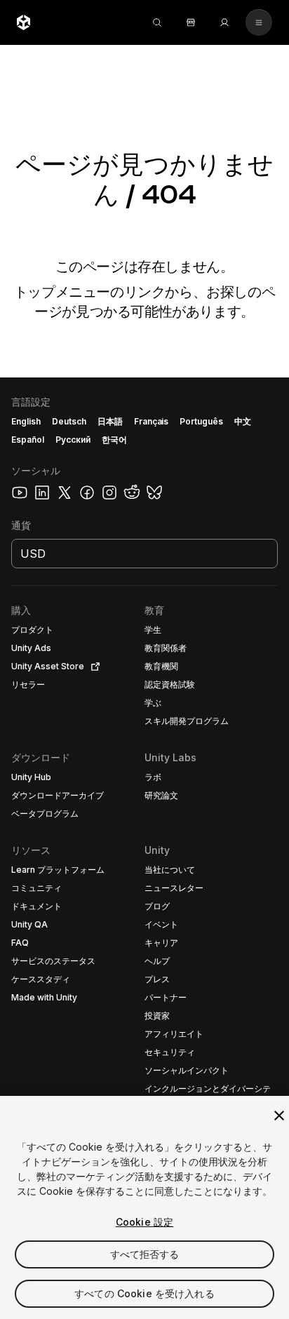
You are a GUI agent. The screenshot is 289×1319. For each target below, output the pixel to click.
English (26, 421)
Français (151, 421)
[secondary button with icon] (259, 22)
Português (201, 421)
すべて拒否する (145, 1254)
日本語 (110, 421)
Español (27, 439)
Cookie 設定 (144, 1222)
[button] (144, 848)
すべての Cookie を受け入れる (144, 1293)
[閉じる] (279, 1115)
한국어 (114, 439)
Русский (72, 439)
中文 (242, 421)
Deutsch (69, 421)
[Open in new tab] (92, 666)
